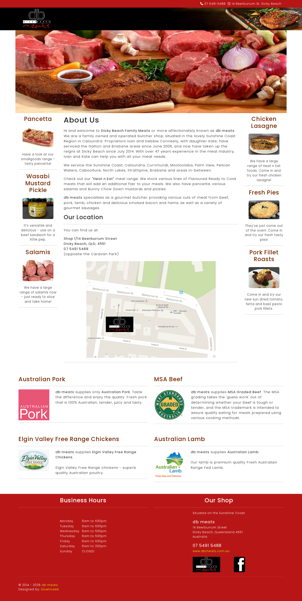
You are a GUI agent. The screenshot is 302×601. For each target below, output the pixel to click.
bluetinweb (50, 589)
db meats (50, 585)
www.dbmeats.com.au (211, 551)
